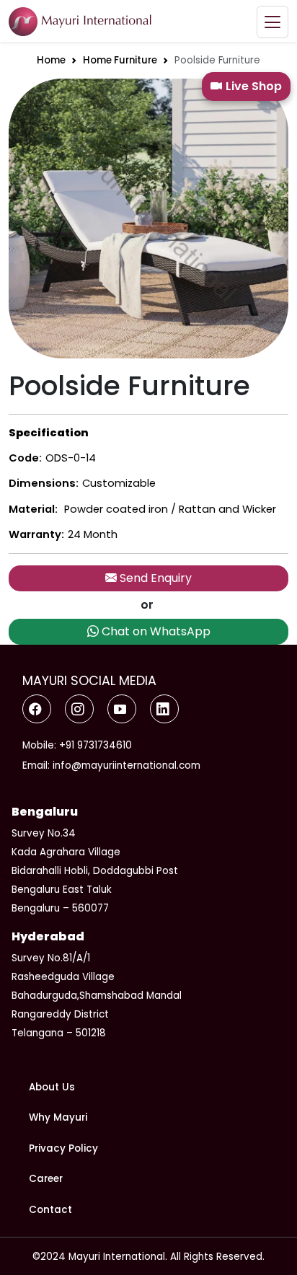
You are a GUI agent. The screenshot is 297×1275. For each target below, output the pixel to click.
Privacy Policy (63, 1148)
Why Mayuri (58, 1117)
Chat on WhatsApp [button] (154, 631)
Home (51, 60)
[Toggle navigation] (272, 22)
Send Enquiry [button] (154, 578)
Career (46, 1179)
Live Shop (254, 86)
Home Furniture (120, 60)
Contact (50, 1210)
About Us (52, 1087)
